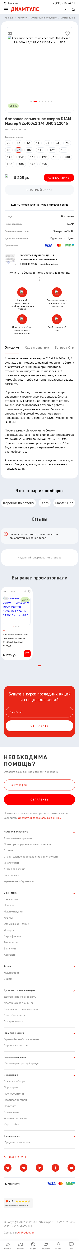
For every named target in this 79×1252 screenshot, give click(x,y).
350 (44, 164)
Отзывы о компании (16, 924)
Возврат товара (13, 1021)
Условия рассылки (15, 1118)
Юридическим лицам (17, 1142)
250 (9, 164)
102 (29, 150)
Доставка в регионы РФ (19, 1003)
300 (21, 164)
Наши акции (11, 972)
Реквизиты (11, 942)
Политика (10, 1106)
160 (32, 157)
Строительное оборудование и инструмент (31, 856)
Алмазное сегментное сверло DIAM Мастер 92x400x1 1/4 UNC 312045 (15, 640)
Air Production (26, 1232)
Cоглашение (11, 1112)
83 (9, 150)
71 (67, 143)
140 (9, 157)
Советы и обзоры (15, 1081)
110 (40, 150)
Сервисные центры (16, 1045)
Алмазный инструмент (18, 838)
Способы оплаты (14, 1015)
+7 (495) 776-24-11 (63, 3)
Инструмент (11, 862)
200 (67, 157)
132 (63, 150)
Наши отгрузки (13, 911)
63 (57, 143)
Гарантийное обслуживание (21, 1039)
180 (55, 157)
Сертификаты (12, 936)
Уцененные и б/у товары (19, 881)
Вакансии (10, 948)
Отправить (39, 799)
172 (44, 157)
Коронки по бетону (18, 503)
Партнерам (11, 1087)
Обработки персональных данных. (39, 818)
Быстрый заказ (39, 190)
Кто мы (8, 917)
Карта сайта (11, 1124)
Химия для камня (14, 869)
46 (38, 143)
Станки (8, 850)
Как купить (11, 899)
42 (28, 143)
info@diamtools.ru (49, 264)
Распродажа (11, 875)
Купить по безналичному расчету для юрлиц (39, 204)
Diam (44, 503)
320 (32, 164)
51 (47, 143)
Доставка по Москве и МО (20, 996)
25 (9, 143)
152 (21, 157)
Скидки (8, 978)
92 (18, 150)
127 (52, 150)
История (9, 930)
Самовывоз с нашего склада (21, 1009)
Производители (14, 1093)
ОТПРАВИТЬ (39, 725)
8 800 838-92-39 (28, 264)
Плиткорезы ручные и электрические (28, 844)
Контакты (10, 954)
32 (18, 143)
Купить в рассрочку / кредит (22, 1063)
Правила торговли (15, 1099)
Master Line (64, 503)
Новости (9, 905)
